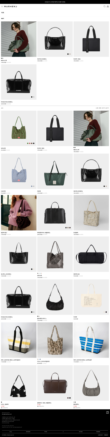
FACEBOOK (98, 431)
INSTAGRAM (28, 431)
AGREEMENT (100, 435)
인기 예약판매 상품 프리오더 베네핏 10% (55, 2)
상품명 (100, 108)
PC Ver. (11, 431)
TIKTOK (45, 431)
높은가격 (107, 108)
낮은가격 (103, 108)
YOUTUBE (80, 431)
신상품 (97, 108)
